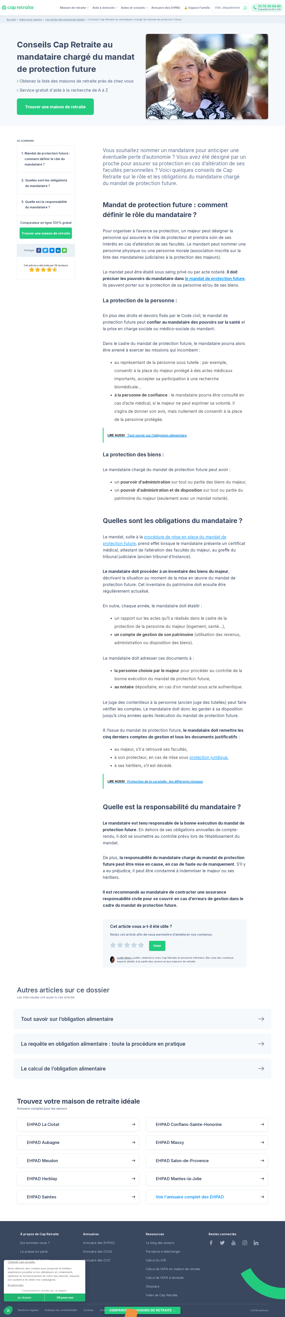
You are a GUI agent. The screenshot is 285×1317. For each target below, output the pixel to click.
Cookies (88, 1310)
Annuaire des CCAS (97, 1251)
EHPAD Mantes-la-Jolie (179, 1178)
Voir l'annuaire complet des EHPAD (190, 1197)
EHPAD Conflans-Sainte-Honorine (189, 1124)
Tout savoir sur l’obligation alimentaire (67, 1019)
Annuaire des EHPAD (165, 7)
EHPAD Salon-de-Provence (182, 1160)
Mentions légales (28, 1310)
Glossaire (152, 1286)
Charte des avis (109, 1310)
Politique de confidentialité (61, 1310)
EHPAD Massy (170, 1142)
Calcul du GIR (156, 1260)
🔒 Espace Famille (197, 7)
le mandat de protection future (215, 278)
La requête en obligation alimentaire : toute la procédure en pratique (103, 1044)
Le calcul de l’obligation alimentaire (63, 1069)
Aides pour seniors (30, 19)
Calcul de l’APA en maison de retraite (173, 1269)
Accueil (11, 19)
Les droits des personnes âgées (65, 19)
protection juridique (208, 757)
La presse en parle (34, 1251)
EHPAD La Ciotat (43, 1124)
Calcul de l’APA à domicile (165, 1278)
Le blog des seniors (160, 1243)
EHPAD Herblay (42, 1178)
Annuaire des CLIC (97, 1260)
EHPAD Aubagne (43, 1142)
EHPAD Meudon (42, 1160)
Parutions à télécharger (163, 1251)
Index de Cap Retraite (161, 1295)
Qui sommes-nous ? (35, 1243)
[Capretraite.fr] (18, 9)
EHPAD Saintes (41, 1197)
